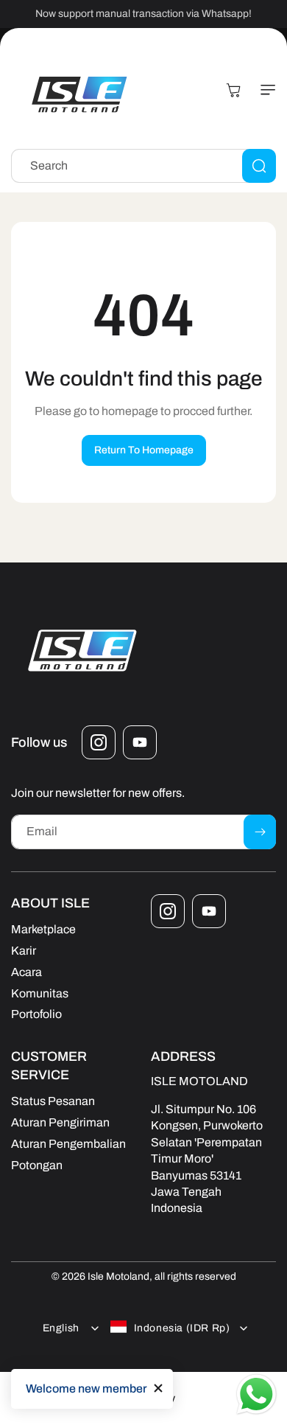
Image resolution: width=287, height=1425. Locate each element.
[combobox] (143, 166)
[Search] (259, 166)
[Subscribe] (260, 832)
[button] (265, 90)
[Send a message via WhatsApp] (256, 1394)
